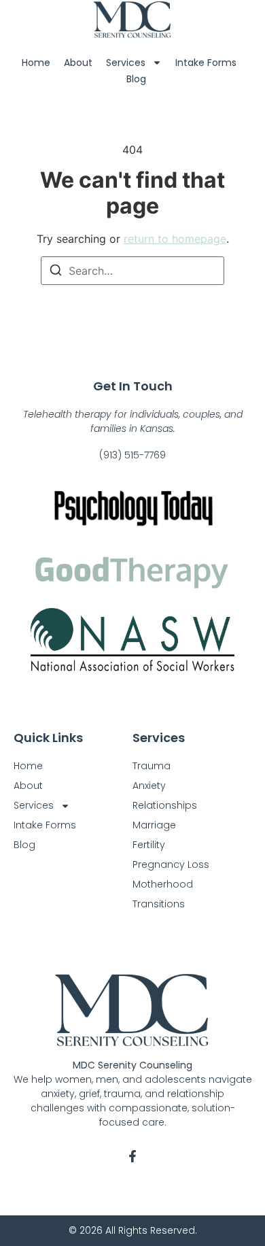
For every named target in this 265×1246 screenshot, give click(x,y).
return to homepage (175, 239)
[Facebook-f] (132, 1156)
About (78, 62)
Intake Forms (205, 62)
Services (125, 62)
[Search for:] (132, 270)
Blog (136, 79)
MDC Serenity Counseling (132, 1065)
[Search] (55, 272)
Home (36, 62)
